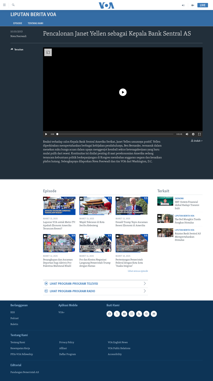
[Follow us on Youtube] (124, 314)
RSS (12, 312)
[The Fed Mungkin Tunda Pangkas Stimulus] (165, 218)
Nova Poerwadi (18, 36)
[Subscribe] (154, 314)
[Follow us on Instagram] (132, 314)
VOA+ (61, 312)
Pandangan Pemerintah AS (24, 372)
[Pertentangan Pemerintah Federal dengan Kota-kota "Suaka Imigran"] (132, 243)
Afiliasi (63, 348)
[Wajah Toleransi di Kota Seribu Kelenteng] (95, 206)
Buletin (14, 324)
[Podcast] (146, 314)
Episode (17, 23)
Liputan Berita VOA (184, 216)
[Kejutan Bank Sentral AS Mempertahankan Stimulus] (165, 232)
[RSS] (139, 314)
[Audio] (183, 5)
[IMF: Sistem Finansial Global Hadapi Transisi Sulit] (165, 201)
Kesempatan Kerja (20, 348)
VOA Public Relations (119, 348)
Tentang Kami (35, 23)
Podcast (14, 318)
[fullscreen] (199, 134)
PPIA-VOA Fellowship (21, 354)
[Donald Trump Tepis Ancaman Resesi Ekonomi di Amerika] (132, 206)
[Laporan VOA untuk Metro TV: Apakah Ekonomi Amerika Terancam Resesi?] (59, 206)
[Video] (192, 5)
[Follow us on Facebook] (109, 314)
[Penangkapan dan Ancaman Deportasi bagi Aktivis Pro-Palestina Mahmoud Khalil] (59, 243)
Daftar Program (67, 354)
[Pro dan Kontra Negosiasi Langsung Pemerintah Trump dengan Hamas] (95, 243)
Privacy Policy (66, 342)
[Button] (17, 50)
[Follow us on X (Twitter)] (117, 314)
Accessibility (115, 354)
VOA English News (118, 342)
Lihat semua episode (138, 271)
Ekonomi (179, 198)
